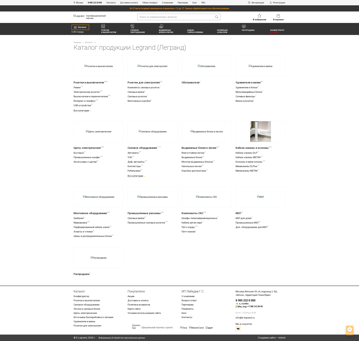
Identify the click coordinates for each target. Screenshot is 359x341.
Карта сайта (134, 308)
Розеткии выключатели (108, 31)
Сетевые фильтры (246, 96)
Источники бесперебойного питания (93, 317)
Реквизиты (188, 308)
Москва (79, 3)
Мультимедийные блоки (249, 92)
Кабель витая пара (193, 222)
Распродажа (248, 30)
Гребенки (79, 218)
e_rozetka (243, 304)
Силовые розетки (138, 96)
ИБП (239, 213)
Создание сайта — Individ (271, 337)
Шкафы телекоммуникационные (200, 218)
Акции (131, 296)
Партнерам (183, 3)
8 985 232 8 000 (95, 3)
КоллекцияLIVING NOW (222, 31)
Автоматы (134, 152)
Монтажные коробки (140, 100)
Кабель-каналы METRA (249, 157)
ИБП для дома (244, 218)
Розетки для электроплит (145, 82)
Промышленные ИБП (248, 222)
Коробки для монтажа (195, 170)
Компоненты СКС (194, 213)
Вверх (350, 333)
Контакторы (135, 166)
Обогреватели (191, 82)
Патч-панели (189, 231)
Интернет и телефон (86, 100)
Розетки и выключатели (90, 82)
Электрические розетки (88, 92)
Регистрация (279, 3)
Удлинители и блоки (247, 87)
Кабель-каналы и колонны (253, 147)
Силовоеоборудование (137, 31)
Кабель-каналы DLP (247, 152)
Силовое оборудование (144, 147)
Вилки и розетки (245, 100)
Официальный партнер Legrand (157, 327)
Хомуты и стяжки (84, 231)
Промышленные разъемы (145, 213)
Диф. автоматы (137, 161)
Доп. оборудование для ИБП (252, 227)
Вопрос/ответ (189, 300)
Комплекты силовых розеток (144, 87)
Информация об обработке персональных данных (122, 338)
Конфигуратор (81, 296)
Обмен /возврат (149, 3)
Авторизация (258, 3)
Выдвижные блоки (193, 157)
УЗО (131, 157)
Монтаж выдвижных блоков (198, 161)
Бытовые (80, 152)
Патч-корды (190, 227)
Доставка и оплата (129, 3)
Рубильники (135, 170)
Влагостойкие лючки (194, 152)
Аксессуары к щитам (86, 161)
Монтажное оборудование (92, 213)
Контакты (111, 3)
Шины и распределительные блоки (94, 236)
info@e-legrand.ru (245, 317)
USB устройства (83, 105)
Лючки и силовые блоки (87, 308)
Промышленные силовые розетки (148, 222)
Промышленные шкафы (88, 157)
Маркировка (82, 222)
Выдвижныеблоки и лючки (166, 31)
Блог (195, 3)
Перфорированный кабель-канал (92, 227)
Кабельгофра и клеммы (195, 31)
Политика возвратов (139, 304)
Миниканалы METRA (247, 170)
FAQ (203, 3)
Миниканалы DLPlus (247, 166)
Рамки (78, 87)
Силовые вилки (136, 92)
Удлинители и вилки (249, 82)
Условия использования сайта (144, 313)
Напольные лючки (192, 166)
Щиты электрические (88, 147)
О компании (167, 3)
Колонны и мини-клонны (250, 161)
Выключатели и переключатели (92, 96)
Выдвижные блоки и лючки (200, 147)
